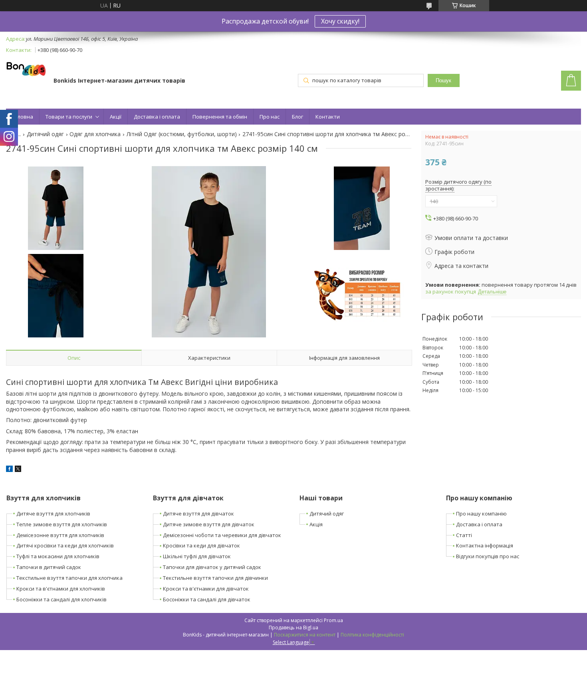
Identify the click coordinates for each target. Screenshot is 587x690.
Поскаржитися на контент (304, 634)
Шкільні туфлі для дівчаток (197, 556)
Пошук (443, 80)
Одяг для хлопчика (95, 134)
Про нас (270, 116)
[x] (18, 470)
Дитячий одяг (45, 134)
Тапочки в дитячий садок (48, 567)
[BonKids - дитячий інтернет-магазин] (26, 69)
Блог (297, 116)
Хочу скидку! (340, 21)
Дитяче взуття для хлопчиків (53, 513)
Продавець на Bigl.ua (293, 627)
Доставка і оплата (157, 116)
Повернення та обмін (219, 116)
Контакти (327, 116)
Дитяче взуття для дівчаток (198, 513)
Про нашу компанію (481, 513)
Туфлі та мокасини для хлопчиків (57, 556)
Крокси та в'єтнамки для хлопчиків (60, 588)
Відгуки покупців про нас (487, 556)
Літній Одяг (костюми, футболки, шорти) (182, 134)
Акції (115, 116)
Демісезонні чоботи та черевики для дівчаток (222, 535)
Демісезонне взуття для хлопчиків (60, 535)
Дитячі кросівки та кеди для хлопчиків (65, 545)
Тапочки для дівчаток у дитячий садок (212, 567)
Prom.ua (333, 620)
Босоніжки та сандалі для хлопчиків (61, 599)
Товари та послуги (69, 116)
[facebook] (9, 470)
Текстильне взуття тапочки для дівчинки (215, 577)
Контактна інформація (484, 545)
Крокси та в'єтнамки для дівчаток (206, 588)
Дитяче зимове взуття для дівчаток (208, 524)
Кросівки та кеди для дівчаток (201, 545)
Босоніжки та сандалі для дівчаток (206, 599)
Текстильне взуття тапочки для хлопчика (69, 577)
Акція (316, 524)
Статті (464, 535)
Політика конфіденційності (372, 634)
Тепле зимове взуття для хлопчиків (61, 524)
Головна (22, 116)
